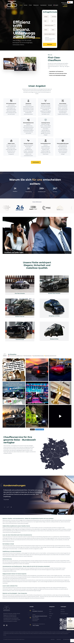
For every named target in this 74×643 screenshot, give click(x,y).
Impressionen (43, 5)
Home (21, 5)
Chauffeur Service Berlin (29, 633)
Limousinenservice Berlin (58, 633)
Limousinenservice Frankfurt (51, 633)
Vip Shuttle (23, 633)
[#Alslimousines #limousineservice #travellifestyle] (37, 393)
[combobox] (49, 25)
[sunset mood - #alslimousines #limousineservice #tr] (37, 369)
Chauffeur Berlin (11, 633)
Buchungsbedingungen (64, 613)
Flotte (30, 5)
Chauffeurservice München (42, 633)
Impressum (62, 609)
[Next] (11, 507)
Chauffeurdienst (6, 633)
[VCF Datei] (65, 624)
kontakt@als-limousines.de (37, 611)
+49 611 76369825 (35, 625)
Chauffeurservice (35, 633)
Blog (50, 617)
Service (25, 5)
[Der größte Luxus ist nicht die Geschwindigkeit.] (14, 369)
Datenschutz (63, 611)
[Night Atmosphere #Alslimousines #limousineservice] (60, 369)
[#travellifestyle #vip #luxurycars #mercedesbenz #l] (60, 416)
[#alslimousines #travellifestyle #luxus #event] (14, 393)
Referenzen (36, 5)
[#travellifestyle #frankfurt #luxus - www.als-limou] (60, 393)
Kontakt (50, 5)
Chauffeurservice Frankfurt (18, 633)
